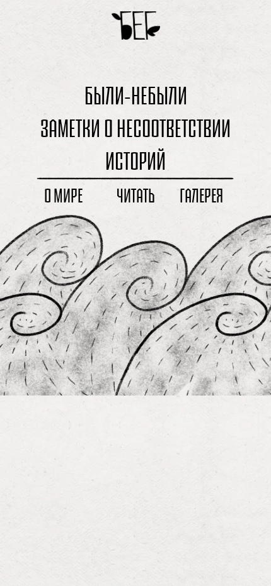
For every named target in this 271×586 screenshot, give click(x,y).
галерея (201, 195)
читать (136, 195)
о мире (63, 195)
